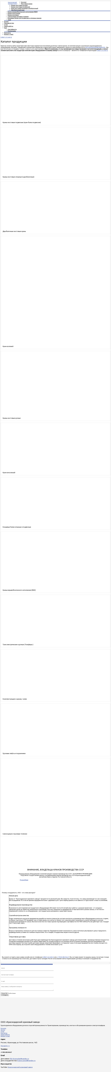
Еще (5, 28)
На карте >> (5, 1046)
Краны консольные (14, 13)
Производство (9, 23)
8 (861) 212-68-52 (6, 37)
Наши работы (8, 26)
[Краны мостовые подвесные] (7, 119)
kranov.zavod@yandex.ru (26, 1061)
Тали (9, 19)
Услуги (6, 21)
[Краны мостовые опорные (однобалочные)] (24, 173)
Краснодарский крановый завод (12, 3)
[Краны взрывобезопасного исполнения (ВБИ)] (29, 586)
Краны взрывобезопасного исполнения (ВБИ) (23, 12)
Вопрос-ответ (8, 34)
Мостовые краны (26, 4)
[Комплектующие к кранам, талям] (24, 695)
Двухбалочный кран (17, 10)
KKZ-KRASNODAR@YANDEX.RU (95, 47)
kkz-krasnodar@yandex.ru (19, 1059)
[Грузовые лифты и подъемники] (24, 750)
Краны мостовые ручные (19, 5)
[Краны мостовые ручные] (33, 414)
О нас (6, 24)
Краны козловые (13, 15)
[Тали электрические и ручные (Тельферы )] (24, 641)
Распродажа (12, 31)
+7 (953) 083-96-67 (63, 957)
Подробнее (24, 880)
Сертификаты (12, 29)
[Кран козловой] (55, 343)
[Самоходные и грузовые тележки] (37, 830)
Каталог (23, 2)
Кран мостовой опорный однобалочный (24, 8)
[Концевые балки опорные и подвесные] (24, 523)
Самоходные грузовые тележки (18, 16)
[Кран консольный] (24, 469)
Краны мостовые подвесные (20, 7)
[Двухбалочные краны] (24, 228)
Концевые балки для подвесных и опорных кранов (24, 18)
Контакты (7, 33)
